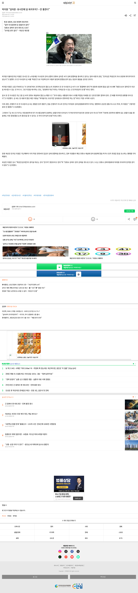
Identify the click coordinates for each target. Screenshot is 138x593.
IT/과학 (51, 532)
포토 (86, 538)
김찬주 (9, 306)
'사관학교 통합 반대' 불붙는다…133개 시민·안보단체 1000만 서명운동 (30, 424)
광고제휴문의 (69, 565)
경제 (120, 526)
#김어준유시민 (16, 195)
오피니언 (17, 526)
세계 (17, 538)
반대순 (15, 516)
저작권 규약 (66, 568)
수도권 (52, 538)
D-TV (120, 538)
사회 (86, 526)
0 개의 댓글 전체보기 (69, 520)
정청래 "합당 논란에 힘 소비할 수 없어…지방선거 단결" (20, 291)
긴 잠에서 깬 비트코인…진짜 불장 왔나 (19, 403)
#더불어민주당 (27, 195)
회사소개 (56, 565)
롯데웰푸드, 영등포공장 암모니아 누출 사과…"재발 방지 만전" (22, 318)
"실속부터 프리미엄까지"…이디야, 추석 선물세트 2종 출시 (21, 314)
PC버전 (103, 577)
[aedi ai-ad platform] (57, 35)
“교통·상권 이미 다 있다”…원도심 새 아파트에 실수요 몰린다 (27, 444)
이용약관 (73, 568)
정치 (51, 526)
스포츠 (121, 532)
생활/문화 (17, 532)
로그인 (35, 577)
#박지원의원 (37, 195)
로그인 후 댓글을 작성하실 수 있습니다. (13, 510)
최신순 (4, 516)
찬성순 (9, 516)
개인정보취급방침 (79, 565)
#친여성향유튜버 (48, 195)
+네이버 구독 (129, 211)
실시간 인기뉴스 (7, 397)
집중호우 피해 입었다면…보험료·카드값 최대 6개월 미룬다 (26, 434)
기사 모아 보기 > (16, 209)
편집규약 (62, 565)
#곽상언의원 (6, 195)
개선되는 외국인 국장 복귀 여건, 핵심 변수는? (21, 414)
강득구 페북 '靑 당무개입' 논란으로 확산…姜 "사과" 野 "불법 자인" (23, 288)
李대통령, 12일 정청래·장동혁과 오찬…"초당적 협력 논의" (21, 284)
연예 (86, 532)
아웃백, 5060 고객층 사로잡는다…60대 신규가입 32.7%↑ (21, 311)
